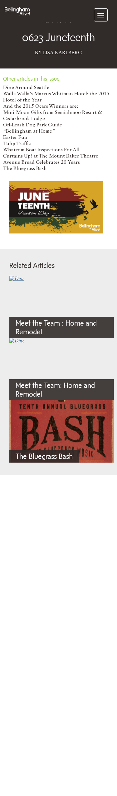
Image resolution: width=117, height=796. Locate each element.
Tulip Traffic (17, 143)
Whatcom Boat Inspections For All (41, 150)
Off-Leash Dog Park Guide (32, 125)
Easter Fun (15, 137)
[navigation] (101, 14)
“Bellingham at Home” (29, 131)
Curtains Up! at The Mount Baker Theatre (50, 156)
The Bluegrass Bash (25, 168)
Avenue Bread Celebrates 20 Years (41, 162)
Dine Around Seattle (26, 87)
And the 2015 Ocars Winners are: (40, 106)
